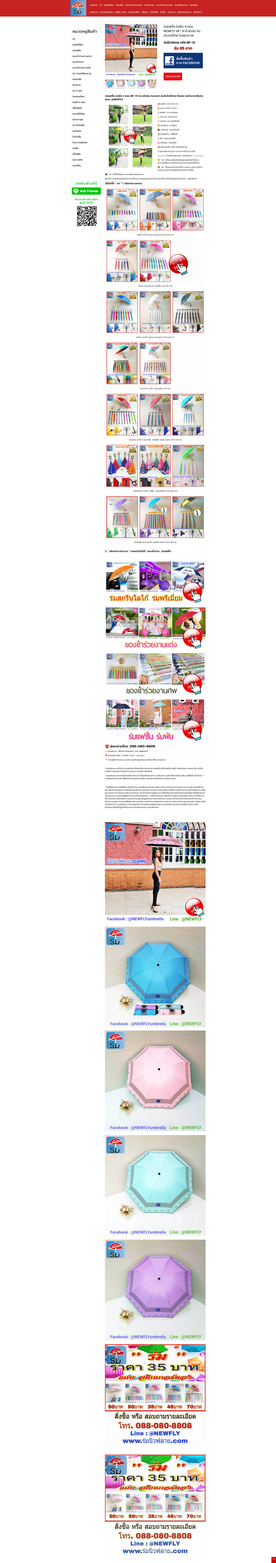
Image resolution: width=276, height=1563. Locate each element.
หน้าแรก (93, 5)
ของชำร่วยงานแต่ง (133, 5)
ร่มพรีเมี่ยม (109, 5)
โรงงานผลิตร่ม (106, 12)
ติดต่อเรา (197, 12)
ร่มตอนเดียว (134, 12)
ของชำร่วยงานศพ (164, 5)
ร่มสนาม (94, 12)
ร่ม (100, 5)
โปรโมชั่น (154, 12)
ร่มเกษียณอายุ (181, 5)
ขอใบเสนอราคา (184, 12)
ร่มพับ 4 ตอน (120, 12)
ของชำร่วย (149, 5)
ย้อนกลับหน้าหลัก (173, 76)
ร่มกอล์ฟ (194, 5)
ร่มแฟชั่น (119, 5)
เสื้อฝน (145, 12)
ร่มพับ (163, 12)
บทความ (171, 12)
